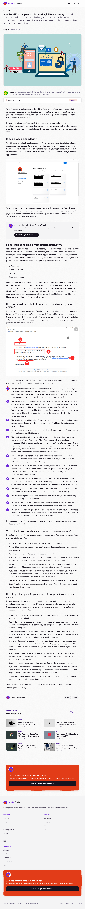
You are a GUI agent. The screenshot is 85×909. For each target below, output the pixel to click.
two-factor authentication (24, 641)
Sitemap (79, 903)
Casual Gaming (8, 822)
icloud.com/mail (23, 297)
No (76, 697)
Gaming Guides (8, 830)
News (5, 826)
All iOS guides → (73, 712)
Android (6, 833)
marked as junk (32, 574)
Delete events (14, 580)
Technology (48, 818)
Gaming (6, 818)
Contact (6, 854)
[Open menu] (69, 3)
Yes (68, 697)
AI (4, 837)
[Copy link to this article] (79, 29)
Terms (67, 903)
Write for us (7, 858)
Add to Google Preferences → (26, 235)
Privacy (60, 903)
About (73, 903)
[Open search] (74, 3)
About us (6, 850)
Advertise (6, 865)
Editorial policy (8, 861)
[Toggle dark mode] (79, 3)
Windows (47, 822)
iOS (4, 10)
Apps (45, 830)
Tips (9, 10)
